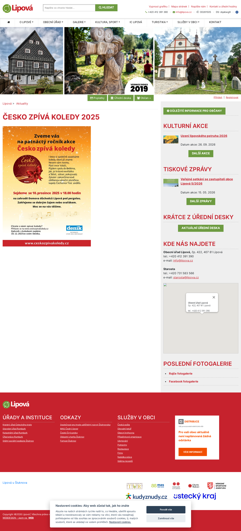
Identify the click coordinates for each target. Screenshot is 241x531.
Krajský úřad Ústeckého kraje (17, 424)
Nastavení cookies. (120, 522)
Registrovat (232, 97)
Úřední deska (122, 98)
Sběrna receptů (125, 461)
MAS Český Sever (69, 428)
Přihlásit (218, 97)
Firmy (120, 453)
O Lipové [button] (25, 22)
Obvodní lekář (124, 428)
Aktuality (22, 103)
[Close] (214, 297)
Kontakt (215, 22)
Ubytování (123, 440)
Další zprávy (201, 201)
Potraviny (122, 445)
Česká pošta (124, 424)
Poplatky (98, 98)
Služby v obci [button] (187, 22)
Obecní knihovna (126, 432)
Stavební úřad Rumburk (14, 428)
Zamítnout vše (166, 518)
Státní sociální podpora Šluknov (18, 440)
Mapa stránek (179, 6)
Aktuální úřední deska (201, 228)
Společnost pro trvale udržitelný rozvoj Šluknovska (85, 424)
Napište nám (198, 6)
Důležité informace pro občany (195, 110)
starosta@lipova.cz (186, 277)
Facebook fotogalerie (183, 381)
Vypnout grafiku (158, 6)
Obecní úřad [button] (52, 22)
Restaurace (123, 449)
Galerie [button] (78, 22)
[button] (207, 322)
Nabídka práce (125, 457)
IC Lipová (136, 22)
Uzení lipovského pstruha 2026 (204, 136)
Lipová (7, 103)
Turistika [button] (159, 22)
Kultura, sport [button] (106, 22)
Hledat (108, 7)
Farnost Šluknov (68, 440)
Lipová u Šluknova (15, 482)
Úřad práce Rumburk (13, 436)
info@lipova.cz (184, 12)
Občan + (145, 98)
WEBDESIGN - (18, 517)
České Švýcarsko (69, 432)
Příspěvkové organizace (129, 436)
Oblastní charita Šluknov (72, 436)
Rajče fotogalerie (180, 373)
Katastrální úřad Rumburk (15, 432)
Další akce (201, 153)
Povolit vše (166, 509)
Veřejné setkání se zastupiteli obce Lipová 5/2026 (207, 181)
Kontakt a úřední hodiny (223, 6)
